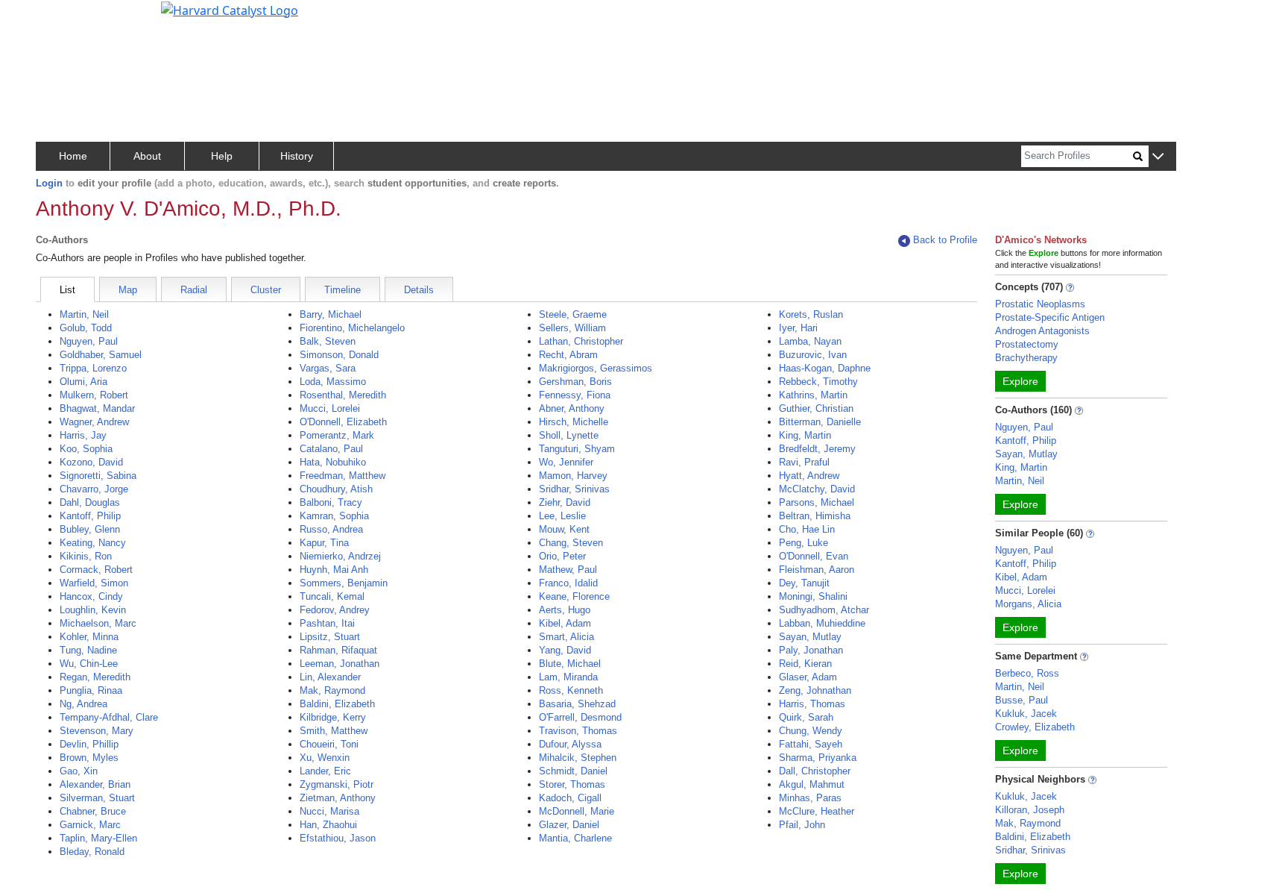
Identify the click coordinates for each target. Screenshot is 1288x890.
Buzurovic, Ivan (813, 354)
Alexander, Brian (95, 784)
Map (128, 289)
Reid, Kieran (805, 663)
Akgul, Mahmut (812, 784)
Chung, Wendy (810, 730)
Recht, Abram (568, 354)
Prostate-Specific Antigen (1050, 317)
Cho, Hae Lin (807, 529)
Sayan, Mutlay (810, 636)
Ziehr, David (564, 502)
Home (73, 156)
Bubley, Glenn (90, 529)
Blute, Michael (570, 663)
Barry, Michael (331, 314)
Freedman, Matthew (342, 475)
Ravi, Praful (804, 462)
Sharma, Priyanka (817, 757)
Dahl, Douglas (90, 502)
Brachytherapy (1026, 357)
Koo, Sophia (86, 448)
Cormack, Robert (96, 569)
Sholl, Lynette (569, 435)
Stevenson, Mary (96, 730)
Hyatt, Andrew (809, 475)
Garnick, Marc (90, 824)
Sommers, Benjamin (344, 583)
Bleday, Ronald (92, 851)
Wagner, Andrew (94, 421)
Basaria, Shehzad (577, 703)
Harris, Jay (83, 435)
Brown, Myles (89, 757)
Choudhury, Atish (336, 489)
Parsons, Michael (816, 502)
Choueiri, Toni (329, 744)
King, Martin (805, 435)
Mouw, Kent (564, 529)
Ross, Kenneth (571, 690)
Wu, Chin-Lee (89, 663)
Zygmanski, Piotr (336, 784)
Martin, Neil (84, 314)
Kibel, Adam (565, 623)
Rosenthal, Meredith (343, 395)
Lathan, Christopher (581, 341)
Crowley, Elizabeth (1035, 727)
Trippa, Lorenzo (93, 368)
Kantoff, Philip (90, 515)
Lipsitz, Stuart (330, 636)
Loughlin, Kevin (93, 609)
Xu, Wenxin (325, 757)
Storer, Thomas (572, 784)
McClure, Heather (816, 811)
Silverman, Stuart (97, 797)
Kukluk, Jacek (1026, 713)
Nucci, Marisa (329, 811)
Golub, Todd (86, 327)
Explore (1020, 381)
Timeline (342, 289)
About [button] (147, 156)
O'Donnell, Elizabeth (343, 421)
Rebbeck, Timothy (818, 381)
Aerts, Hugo (564, 609)
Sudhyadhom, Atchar (824, 609)
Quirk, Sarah (806, 717)
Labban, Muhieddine (822, 623)
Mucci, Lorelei (330, 408)
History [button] (296, 156)
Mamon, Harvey (573, 475)
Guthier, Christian (816, 408)
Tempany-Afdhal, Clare (109, 717)
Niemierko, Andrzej (340, 556)
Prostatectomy (1026, 344)
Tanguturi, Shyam (577, 448)
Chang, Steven (571, 542)
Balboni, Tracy (331, 502)
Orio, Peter (562, 556)
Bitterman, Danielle (820, 421)
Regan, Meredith (95, 677)
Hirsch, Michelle (573, 421)
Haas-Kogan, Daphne (825, 368)
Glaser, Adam (808, 677)
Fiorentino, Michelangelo (352, 327)
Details (419, 289)
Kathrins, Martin (813, 395)
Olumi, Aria (83, 381)
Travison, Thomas (578, 730)
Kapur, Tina (324, 542)
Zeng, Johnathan (815, 690)
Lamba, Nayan (810, 341)
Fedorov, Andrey (335, 609)
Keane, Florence (574, 596)
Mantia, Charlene (575, 838)
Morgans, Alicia (1028, 603)
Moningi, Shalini (813, 596)
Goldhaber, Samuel (101, 354)
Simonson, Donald (339, 354)
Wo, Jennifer (566, 462)
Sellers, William (572, 327)
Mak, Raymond (332, 690)
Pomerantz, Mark (337, 435)
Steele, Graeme (573, 314)
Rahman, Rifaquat (338, 650)
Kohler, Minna (89, 636)
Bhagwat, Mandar (97, 408)
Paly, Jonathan (811, 650)
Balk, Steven (328, 341)
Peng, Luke (803, 542)
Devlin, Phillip (89, 744)
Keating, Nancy (93, 542)
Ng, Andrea (83, 703)
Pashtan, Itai (327, 623)
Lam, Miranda (568, 677)
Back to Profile (945, 239)
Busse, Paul (1021, 700)
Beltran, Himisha (814, 515)
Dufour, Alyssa (570, 744)
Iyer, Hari (798, 327)
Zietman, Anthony (338, 797)
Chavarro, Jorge (94, 489)
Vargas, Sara (328, 368)
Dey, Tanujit (804, 583)
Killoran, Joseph (1029, 809)
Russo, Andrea (331, 529)
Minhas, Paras (810, 797)
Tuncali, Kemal (332, 596)
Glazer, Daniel (569, 824)
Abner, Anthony (571, 408)
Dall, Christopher (814, 771)
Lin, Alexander (330, 677)
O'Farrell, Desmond (580, 717)
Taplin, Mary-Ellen (98, 838)
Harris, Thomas (812, 703)
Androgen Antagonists (1042, 330)
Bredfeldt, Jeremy (817, 448)
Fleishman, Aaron (816, 569)
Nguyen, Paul (89, 341)
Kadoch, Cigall (570, 797)
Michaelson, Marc (98, 623)
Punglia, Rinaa (91, 690)
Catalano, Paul (331, 448)
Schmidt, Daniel (573, 771)
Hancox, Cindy (91, 596)
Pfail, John (802, 824)
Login (49, 183)
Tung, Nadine (88, 650)
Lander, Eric (325, 771)
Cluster (265, 289)
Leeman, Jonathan (339, 663)
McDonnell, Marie (576, 811)
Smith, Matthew (333, 730)
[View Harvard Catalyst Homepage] (229, 9)
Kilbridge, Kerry (333, 717)
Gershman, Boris (575, 381)
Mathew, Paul (568, 569)
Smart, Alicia (566, 636)
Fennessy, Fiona (574, 395)
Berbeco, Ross (1027, 673)
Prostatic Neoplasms (1040, 304)
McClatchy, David (817, 489)
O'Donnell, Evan (813, 556)
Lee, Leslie (562, 515)
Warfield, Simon (94, 583)
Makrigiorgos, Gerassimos (595, 368)
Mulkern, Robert (94, 395)
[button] (1158, 157)
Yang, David (565, 650)
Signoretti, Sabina (98, 475)
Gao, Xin (79, 771)
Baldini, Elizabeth (337, 703)
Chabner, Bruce (93, 811)
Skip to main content (62, 18)
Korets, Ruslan (811, 314)
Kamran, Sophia (334, 515)
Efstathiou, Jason (338, 838)
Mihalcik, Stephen (577, 757)
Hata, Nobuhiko (333, 462)
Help (222, 156)
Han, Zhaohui (328, 824)
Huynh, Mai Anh (334, 569)
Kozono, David (91, 462)
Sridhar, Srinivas (574, 489)
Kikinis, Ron (86, 556)
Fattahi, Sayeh (810, 744)
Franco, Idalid (568, 583)
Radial (193, 289)
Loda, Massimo (333, 381)
